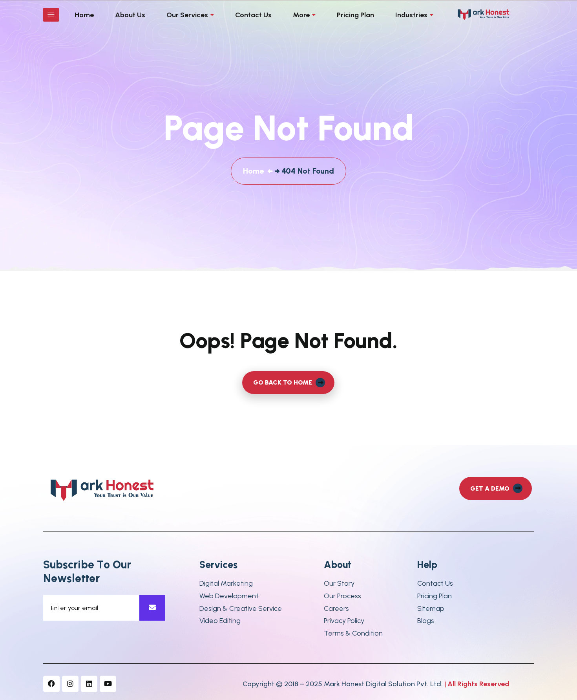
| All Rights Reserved (476, 684)
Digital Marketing (226, 583)
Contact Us (435, 583)
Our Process (342, 596)
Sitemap (430, 609)
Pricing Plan (434, 596)
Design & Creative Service (240, 609)
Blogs (425, 621)
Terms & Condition (353, 633)
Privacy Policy (344, 621)
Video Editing (220, 621)
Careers (336, 609)
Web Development (229, 596)
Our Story (339, 583)
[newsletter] (152, 608)
